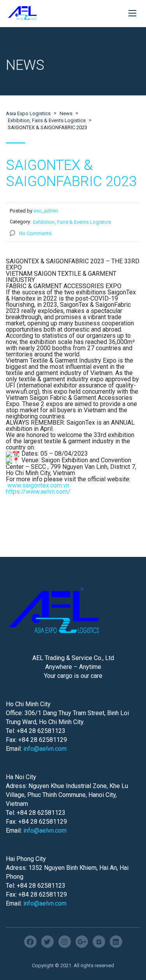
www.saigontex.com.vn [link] (38, 485)
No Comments (35, 233)
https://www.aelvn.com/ (38, 491)
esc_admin (45, 211)
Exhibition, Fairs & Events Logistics (72, 222)
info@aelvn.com (45, 748)
